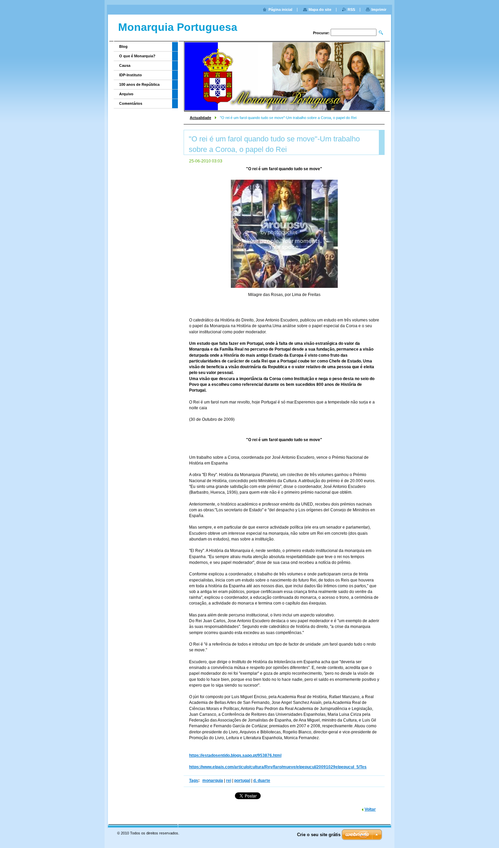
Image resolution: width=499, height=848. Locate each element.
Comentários (130, 103)
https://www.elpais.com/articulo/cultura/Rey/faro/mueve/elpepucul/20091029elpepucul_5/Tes (278, 767)
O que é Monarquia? (137, 56)
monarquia (212, 780)
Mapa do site (320, 9)
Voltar (370, 809)
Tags (193, 780)
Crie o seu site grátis (318, 834)
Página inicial (280, 9)
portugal (242, 780)
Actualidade (200, 118)
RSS (351, 9)
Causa (124, 65)
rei (228, 780)
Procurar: (321, 33)
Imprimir (378, 9)
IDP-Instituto (130, 75)
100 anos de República (139, 84)
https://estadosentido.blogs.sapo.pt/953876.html (235, 755)
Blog (123, 46)
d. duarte (261, 780)
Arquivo (126, 94)
